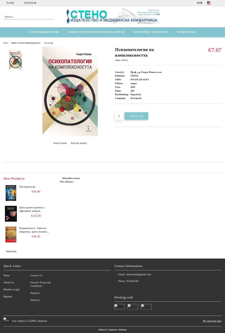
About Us (9, 282)
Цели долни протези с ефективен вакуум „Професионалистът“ (32, 209)
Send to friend (59, 143)
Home (6, 43)
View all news (66, 182)
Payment (35, 293)
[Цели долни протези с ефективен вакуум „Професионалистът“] (11, 214)
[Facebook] (219, 3)
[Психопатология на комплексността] (70, 135)
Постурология (27, 186)
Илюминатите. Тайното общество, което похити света (33, 230)
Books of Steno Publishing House (26, 43)
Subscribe (11, 251)
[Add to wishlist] (121, 110)
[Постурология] (11, 193)
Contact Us (36, 275)
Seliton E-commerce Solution (112, 329)
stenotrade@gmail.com (138, 274)
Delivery (35, 300)
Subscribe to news (71, 178)
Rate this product (79, 143)
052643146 (30, 3)
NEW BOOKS (186, 32)
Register (8, 296)
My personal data (212, 321)
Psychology (48, 43)
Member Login (12, 289)
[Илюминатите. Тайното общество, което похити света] (11, 234)
